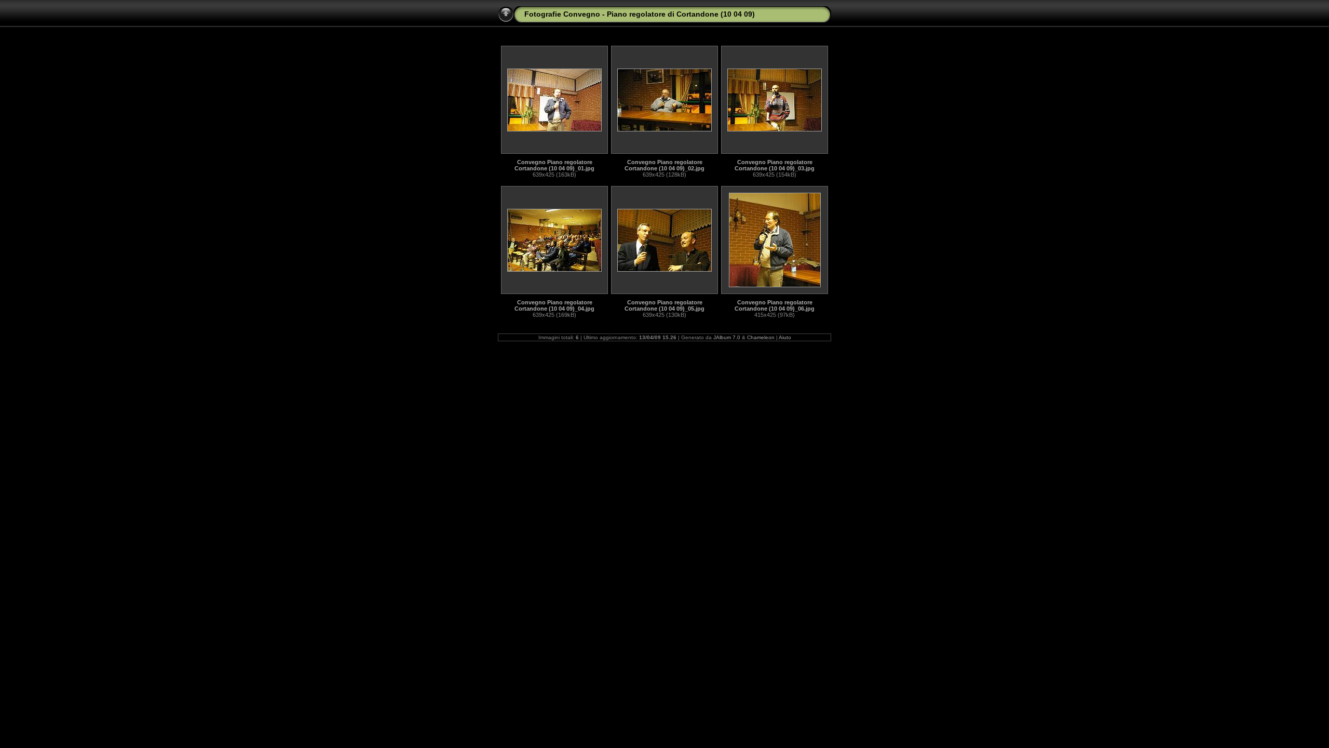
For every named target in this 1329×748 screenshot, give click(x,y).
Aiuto (785, 337)
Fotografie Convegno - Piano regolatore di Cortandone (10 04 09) (639, 14)
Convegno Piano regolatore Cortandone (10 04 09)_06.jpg (775, 305)
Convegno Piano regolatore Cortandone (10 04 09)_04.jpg (554, 305)
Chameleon (761, 337)
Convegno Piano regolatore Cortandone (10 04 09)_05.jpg (664, 305)
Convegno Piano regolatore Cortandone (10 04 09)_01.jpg (554, 165)
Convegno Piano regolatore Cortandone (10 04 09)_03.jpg (775, 165)
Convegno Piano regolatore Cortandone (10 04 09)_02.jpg (664, 165)
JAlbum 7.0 (726, 337)
